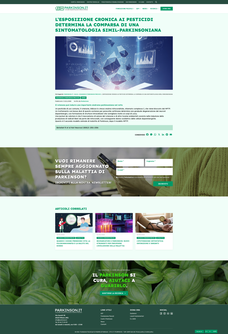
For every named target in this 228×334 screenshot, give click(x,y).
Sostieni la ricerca (112, 293)
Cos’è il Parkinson (78, 2)
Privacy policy (140, 332)
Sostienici (133, 313)
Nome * (121, 161)
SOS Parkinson (131, 2)
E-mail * (121, 170)
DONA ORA (167, 9)
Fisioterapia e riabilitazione (112, 2)
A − (210, 331)
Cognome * (150, 161)
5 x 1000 (141, 2)
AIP (137, 9)
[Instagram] (164, 314)
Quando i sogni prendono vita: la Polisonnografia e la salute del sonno (73, 243)
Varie (83, 97)
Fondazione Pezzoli (124, 9)
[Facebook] (161, 314)
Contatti (149, 2)
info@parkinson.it (61, 320)
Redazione (85, 101)
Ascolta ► (199, 331)
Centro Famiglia (93, 2)
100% (214, 331)
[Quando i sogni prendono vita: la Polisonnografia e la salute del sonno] (74, 223)
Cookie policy (149, 332)
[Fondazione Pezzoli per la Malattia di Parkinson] (77, 8)
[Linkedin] (172, 314)
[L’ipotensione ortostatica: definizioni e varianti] (154, 223)
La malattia (80, 237)
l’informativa (128, 177)
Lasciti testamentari (137, 316)
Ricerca (153, 9)
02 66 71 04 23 (62, 322)
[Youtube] (168, 314)
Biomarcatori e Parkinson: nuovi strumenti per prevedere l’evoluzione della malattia (113, 243)
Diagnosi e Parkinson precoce (67, 97)
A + (207, 331)
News (144, 9)
